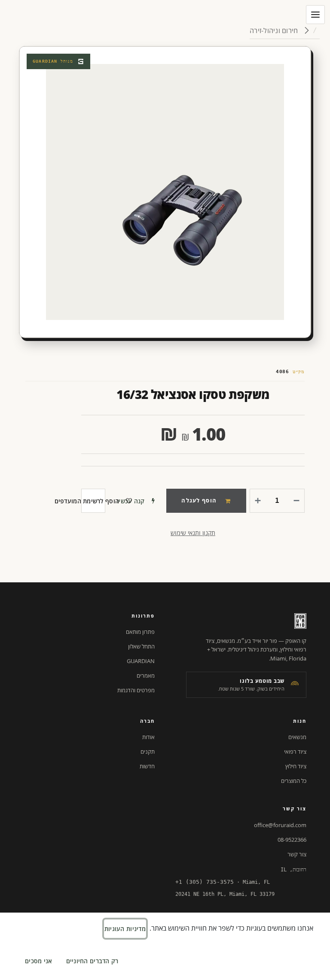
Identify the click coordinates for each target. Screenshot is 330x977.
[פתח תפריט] (315, 14)
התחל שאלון (141, 646)
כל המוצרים (293, 781)
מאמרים (146, 675)
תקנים (148, 751)
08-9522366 (292, 839)
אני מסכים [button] (38, 961)
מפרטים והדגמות (136, 690)
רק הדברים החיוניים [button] (92, 961)
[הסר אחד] (294, 500)
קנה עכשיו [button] (131, 501)
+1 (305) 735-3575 (204, 882)
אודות (148, 737)
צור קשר (296, 854)
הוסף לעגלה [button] (199, 500)
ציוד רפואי (295, 751)
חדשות (147, 766)
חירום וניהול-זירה (274, 30)
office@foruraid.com (280, 825)
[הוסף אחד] (259, 500)
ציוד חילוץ (295, 766)
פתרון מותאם (140, 632)
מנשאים (297, 737)
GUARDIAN (141, 661)
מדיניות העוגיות (125, 929)
